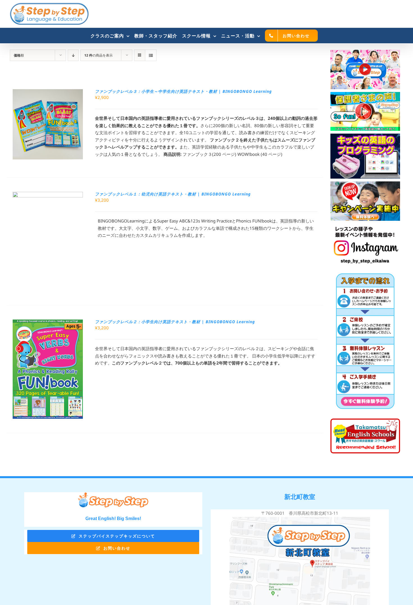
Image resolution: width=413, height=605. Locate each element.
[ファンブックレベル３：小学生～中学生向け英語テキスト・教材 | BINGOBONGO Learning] (48, 92)
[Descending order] (73, 55)
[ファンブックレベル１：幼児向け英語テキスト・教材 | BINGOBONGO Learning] (48, 195)
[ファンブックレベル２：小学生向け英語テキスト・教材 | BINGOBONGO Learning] (48, 323)
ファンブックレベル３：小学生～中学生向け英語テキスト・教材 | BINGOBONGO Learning (183, 91)
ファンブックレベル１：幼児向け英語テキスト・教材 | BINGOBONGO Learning (173, 194)
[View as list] (150, 55)
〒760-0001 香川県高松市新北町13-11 (299, 513)
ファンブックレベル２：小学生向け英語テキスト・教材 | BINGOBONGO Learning (175, 321)
